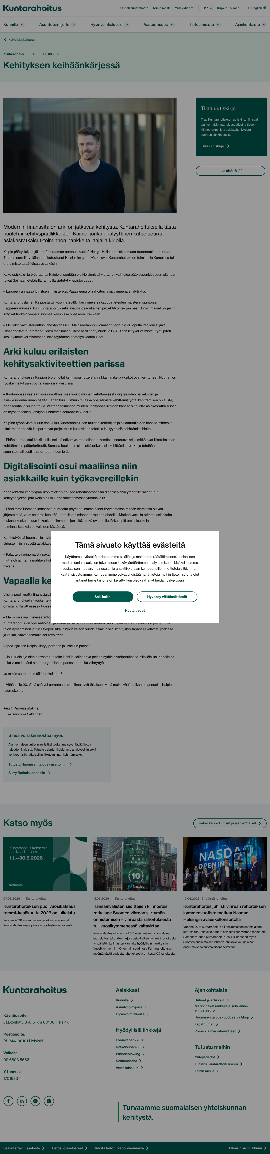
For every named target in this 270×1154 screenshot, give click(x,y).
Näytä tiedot (135, 610)
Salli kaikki (102, 596)
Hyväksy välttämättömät (167, 596)
